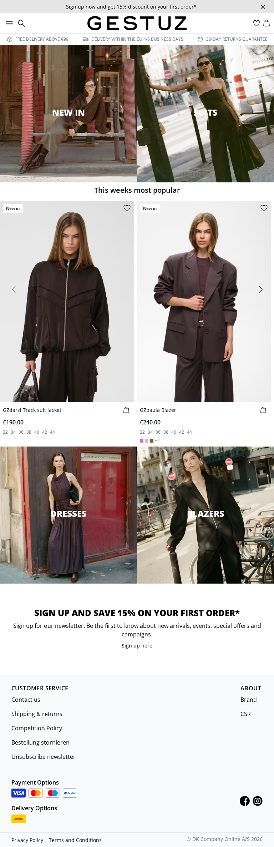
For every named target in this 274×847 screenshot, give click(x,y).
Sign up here (137, 645)
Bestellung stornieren (40, 742)
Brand (248, 700)
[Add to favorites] (127, 208)
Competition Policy (36, 728)
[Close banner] (263, 6)
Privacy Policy (27, 840)
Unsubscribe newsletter (43, 757)
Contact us (25, 700)
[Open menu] (7, 23)
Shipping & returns (36, 714)
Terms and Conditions (75, 840)
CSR (245, 714)
